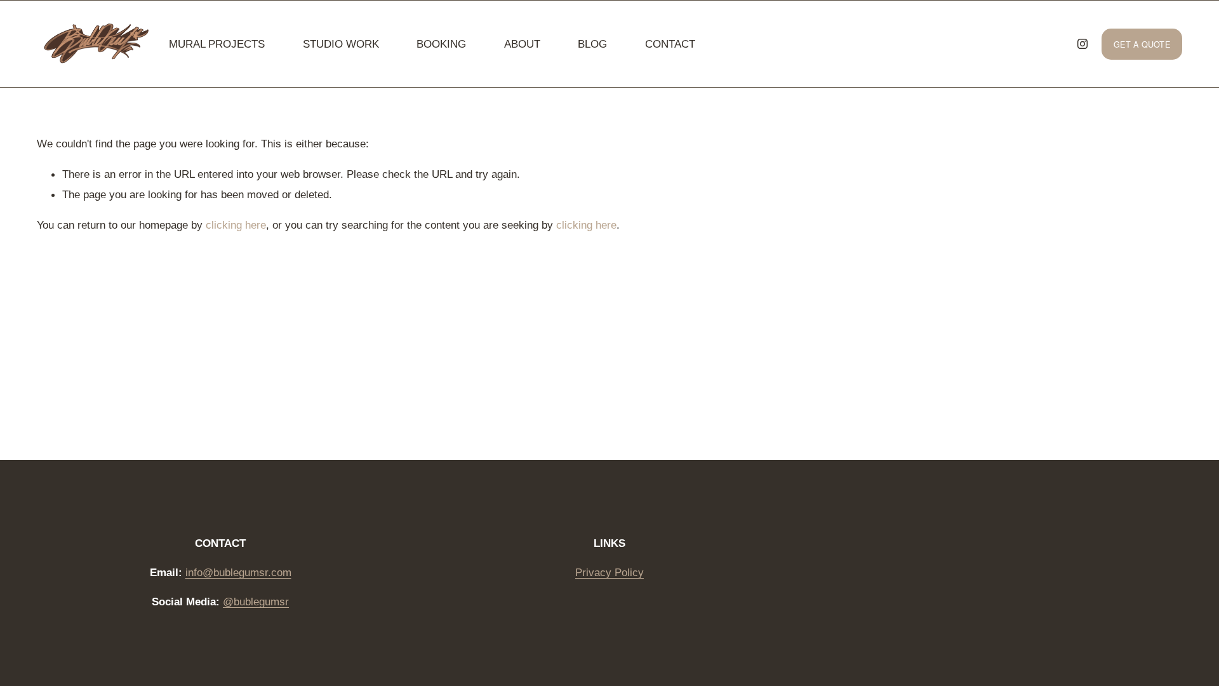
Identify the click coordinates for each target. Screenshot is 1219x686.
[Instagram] (1082, 43)
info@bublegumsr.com (238, 572)
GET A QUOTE (1142, 44)
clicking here (236, 225)
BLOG (592, 43)
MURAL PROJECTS (217, 43)
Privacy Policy (609, 572)
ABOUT (522, 43)
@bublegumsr (256, 601)
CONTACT (670, 43)
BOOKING (441, 43)
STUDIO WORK (341, 43)
